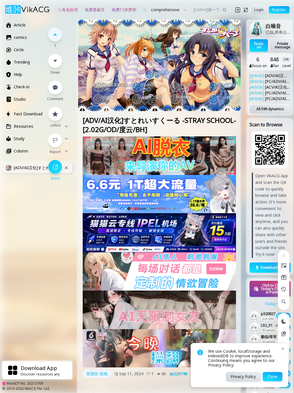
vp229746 (178, 373)
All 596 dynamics (270, 108)
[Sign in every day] (283, 277)
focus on (258, 45)
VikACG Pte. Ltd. (37, 388)
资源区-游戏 (97, 373)
